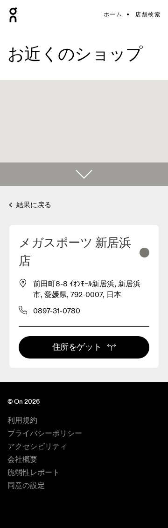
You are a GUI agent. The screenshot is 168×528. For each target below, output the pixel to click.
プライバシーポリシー (44, 433)
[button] (84, 174)
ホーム (113, 14)
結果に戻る (32, 205)
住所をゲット (77, 347)
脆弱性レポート (33, 472)
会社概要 (22, 459)
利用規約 (22, 420)
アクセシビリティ (37, 446)
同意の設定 (26, 485)
